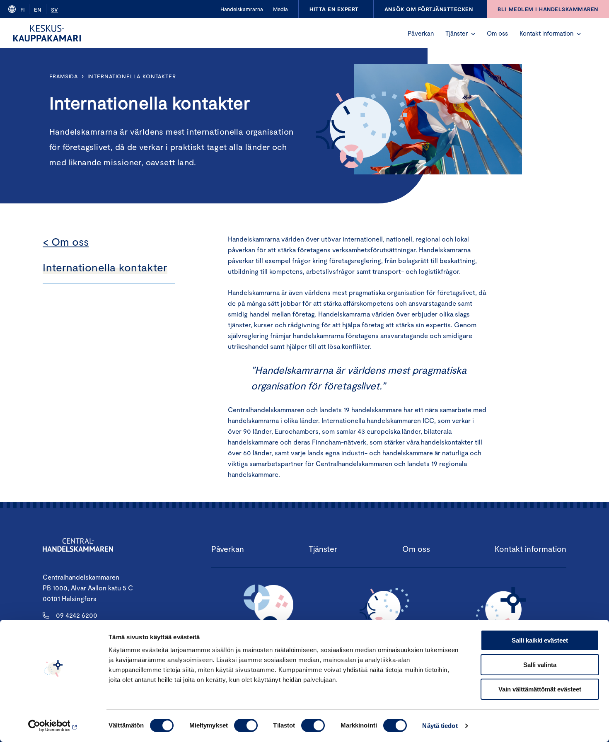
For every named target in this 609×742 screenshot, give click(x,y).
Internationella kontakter (131, 76)
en (37, 9)
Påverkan (421, 33)
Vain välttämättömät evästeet (539, 689)
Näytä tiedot (439, 725)
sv (54, 9)
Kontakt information (546, 33)
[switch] (246, 725)
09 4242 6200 (76, 615)
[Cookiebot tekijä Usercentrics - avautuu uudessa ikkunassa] (53, 726)
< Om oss (66, 241)
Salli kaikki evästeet (540, 640)
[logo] (47, 33)
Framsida (63, 76)
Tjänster (456, 33)
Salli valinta (539, 664)
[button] (473, 34)
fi (22, 9)
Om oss (497, 33)
